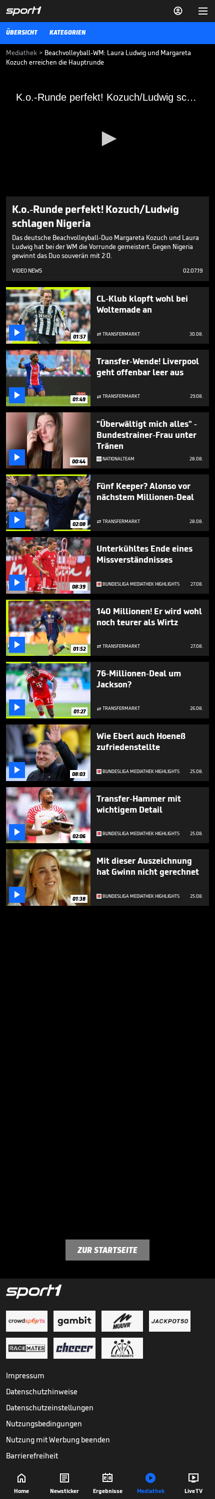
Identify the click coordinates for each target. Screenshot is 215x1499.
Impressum (25, 1375)
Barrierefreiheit (32, 1455)
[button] (107, 139)
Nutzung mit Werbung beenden (58, 1439)
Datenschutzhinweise (42, 1391)
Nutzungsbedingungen (44, 1423)
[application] (107, 139)
